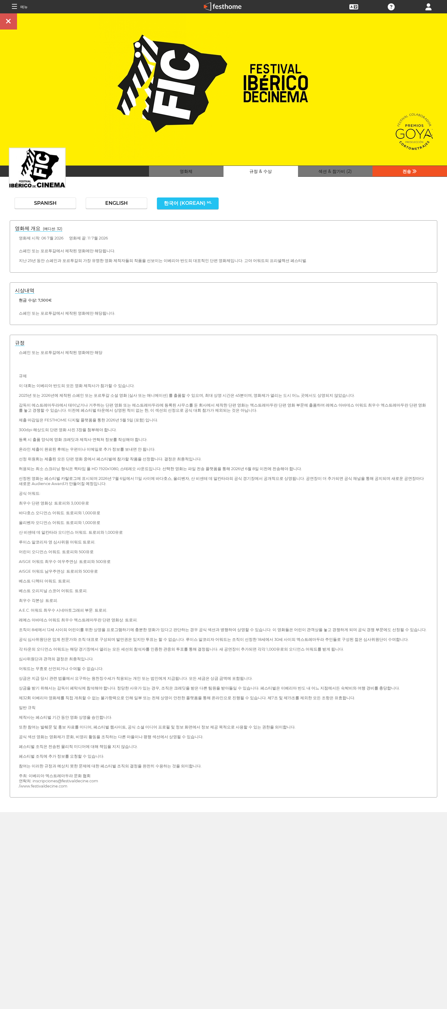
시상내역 (24, 290)
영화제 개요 (38, 228)
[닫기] (8, 21)
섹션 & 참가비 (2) (335, 171)
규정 (20, 343)
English (116, 203)
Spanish (45, 203)
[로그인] (428, 6)
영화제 (186, 171)
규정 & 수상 (260, 171)
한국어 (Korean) (188, 203)
